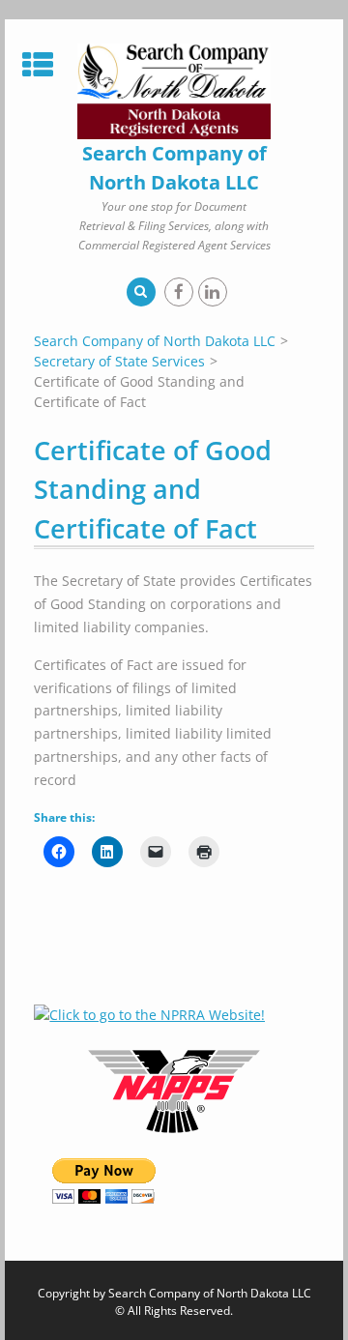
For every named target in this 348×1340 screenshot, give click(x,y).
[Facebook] (178, 291)
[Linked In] (212, 291)
